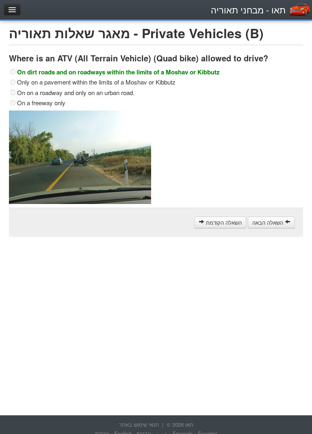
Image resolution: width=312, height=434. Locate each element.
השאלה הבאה (268, 222)
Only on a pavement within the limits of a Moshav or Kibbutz (96, 82)
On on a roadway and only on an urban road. (75, 92)
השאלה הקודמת (223, 222)
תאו (248, 9)
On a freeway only (41, 102)
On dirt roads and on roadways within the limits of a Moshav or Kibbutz (118, 72)
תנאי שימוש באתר (139, 424)
